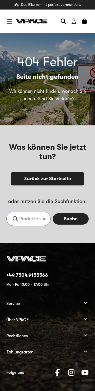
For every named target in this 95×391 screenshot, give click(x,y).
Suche (71, 218)
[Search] (63, 21)
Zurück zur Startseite (47, 178)
